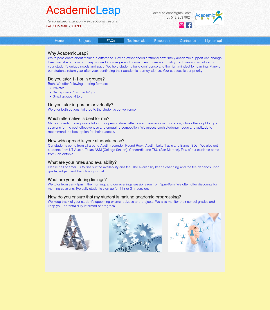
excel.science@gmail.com (172, 13)
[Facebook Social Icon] (189, 25)
